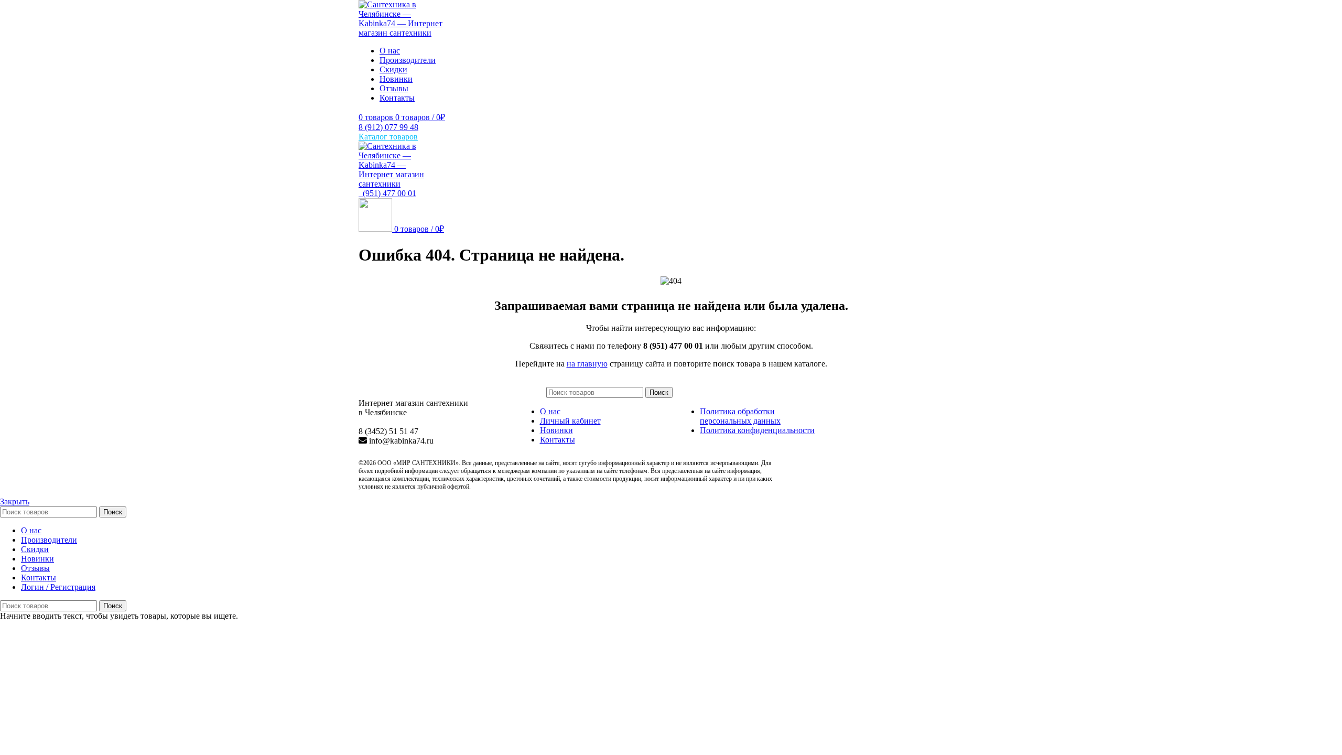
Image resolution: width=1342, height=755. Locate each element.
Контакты (557, 439)
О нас (550, 411)
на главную (587, 363)
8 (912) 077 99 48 (388, 127)
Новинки (556, 430)
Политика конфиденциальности (757, 430)
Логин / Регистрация (58, 587)
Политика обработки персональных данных (740, 416)
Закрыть (14, 501)
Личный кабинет (570, 420)
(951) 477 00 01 (387, 193)
